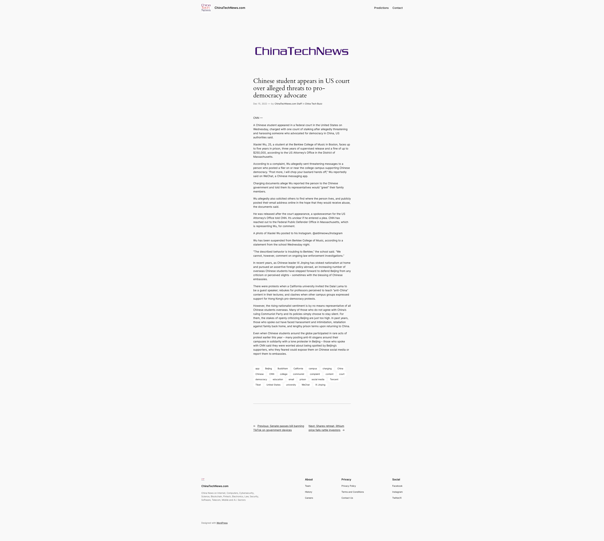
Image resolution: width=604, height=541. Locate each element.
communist (298, 374)
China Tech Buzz (313, 103)
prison (303, 379)
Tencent (334, 379)
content (329, 374)
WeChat (306, 384)
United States (273, 384)
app (257, 368)
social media (318, 379)
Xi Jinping (320, 384)
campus (313, 368)
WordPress (222, 522)
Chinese (259, 374)
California (298, 368)
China (340, 368)
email (291, 379)
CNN (271, 374)
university (291, 384)
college (283, 374)
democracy (261, 379)
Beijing (268, 368)
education (278, 379)
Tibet (258, 384)
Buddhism (283, 368)
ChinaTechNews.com (230, 8)
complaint (315, 374)
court (341, 374)
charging (327, 368)
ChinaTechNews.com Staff (288, 103)
